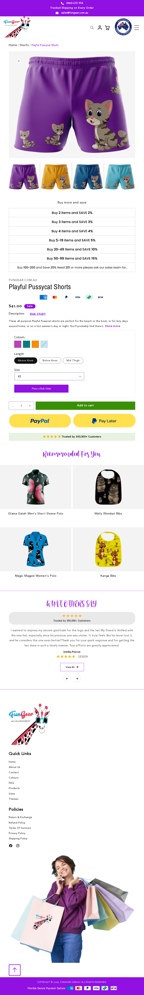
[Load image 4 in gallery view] (120, 177)
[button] (136, 27)
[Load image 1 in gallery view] (24, 177)
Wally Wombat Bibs (108, 513)
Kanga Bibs (108, 575)
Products (14, 788)
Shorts (24, 45)
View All (70, 667)
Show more (112, 326)
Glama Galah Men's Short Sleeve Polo (35, 513)
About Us (14, 767)
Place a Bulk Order (41, 388)
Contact (14, 772)
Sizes (12, 794)
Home (13, 45)
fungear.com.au (70, 982)
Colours (13, 778)
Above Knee (26, 360)
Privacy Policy (17, 833)
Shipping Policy (18, 838)
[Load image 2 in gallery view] (56, 177)
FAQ (11, 783)
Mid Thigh (73, 360)
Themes (13, 799)
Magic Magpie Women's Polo (36, 575)
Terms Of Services (20, 828)
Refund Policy (17, 823)
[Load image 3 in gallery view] (88, 177)
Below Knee (50, 360)
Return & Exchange (20, 817)
